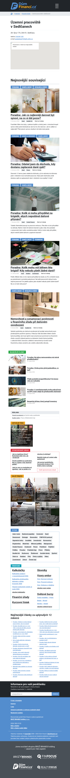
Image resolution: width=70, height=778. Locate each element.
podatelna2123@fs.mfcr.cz (24, 39)
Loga (12, 707)
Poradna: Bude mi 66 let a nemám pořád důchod (21, 671)
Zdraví (25, 560)
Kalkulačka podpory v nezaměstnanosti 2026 (20, 575)
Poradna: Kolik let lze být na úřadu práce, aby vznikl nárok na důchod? (48, 622)
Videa (46, 556)
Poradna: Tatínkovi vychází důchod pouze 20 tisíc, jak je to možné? (22, 622)
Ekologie (25, 537)
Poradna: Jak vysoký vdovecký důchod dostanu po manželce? (21, 653)
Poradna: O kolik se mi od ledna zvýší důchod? (49, 647)
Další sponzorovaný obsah (47, 470)
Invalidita (28, 540)
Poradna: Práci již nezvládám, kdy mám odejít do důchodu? (22, 657)
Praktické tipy (31, 550)
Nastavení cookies (17, 713)
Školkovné (34, 553)
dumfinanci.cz (52, 734)
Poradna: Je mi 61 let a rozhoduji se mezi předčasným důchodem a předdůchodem (22, 662)
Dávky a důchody (28, 136)
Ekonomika (33, 537)
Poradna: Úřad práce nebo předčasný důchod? (22, 675)
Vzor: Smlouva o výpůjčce (45, 585)
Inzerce (13, 704)
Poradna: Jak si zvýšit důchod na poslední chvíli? (48, 639)
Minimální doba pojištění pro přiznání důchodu (22, 667)
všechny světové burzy (44, 607)
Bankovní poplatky (28, 534)
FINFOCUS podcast (46, 537)
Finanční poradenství (17, 415)
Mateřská (26, 544)
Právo (40, 550)
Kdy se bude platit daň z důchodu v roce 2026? (22, 641)
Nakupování (48, 544)
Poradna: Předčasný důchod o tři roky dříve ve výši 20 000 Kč (49, 663)
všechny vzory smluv (44, 588)
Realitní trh (16, 553)
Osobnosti (28, 547)
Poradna (15, 87)
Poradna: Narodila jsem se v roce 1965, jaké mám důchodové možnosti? (49, 631)
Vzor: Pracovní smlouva (45, 582)
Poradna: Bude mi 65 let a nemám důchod (21, 637)
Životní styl (32, 560)
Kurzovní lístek (20, 602)
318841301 (19, 36)
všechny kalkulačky (18, 592)
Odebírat (55, 694)
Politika (15, 550)
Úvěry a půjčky (37, 556)
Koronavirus (47, 540)
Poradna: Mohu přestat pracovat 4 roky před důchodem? (48, 626)
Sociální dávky (45, 553)
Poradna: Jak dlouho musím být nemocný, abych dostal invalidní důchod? (47, 652)
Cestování (39, 534)
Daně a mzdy (27, 87)
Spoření (54, 553)
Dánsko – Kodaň (42, 604)
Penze (35, 547)
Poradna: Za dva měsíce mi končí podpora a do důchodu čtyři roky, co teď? (48, 658)
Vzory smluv (44, 575)
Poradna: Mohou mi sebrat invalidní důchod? (48, 671)
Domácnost (16, 537)
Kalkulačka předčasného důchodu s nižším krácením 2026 (20, 581)
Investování (37, 540)
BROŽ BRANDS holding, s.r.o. (20, 719)
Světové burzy (45, 594)
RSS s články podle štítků (19, 728)
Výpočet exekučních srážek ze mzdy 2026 (22, 588)
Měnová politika (36, 544)
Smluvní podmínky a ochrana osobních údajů (25, 710)
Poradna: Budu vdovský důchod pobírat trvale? (47, 643)
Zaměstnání (16, 560)
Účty (29, 556)
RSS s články (15, 726)
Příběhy (47, 550)
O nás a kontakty (16, 700)
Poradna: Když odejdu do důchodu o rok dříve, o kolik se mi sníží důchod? (49, 667)
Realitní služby (16, 418)
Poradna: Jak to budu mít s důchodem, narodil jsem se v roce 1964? (23, 632)
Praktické (17, 13)
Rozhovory (25, 553)
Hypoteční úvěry (18, 540)
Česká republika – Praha (45, 597)
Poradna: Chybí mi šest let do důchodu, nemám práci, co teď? (21, 645)
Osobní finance (17, 547)
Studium (23, 556)
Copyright (27, 734)
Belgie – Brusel (42, 600)
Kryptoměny (17, 544)
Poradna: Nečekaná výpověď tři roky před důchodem (22, 649)
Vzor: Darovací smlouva (45, 579)
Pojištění (51, 547)
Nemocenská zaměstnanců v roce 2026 (48, 635)
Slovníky (42, 570)
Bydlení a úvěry (41, 87)
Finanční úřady (26, 13)
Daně (46, 534)
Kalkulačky (18, 570)
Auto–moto (16, 534)
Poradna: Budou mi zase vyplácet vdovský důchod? (48, 675)
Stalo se (15, 556)
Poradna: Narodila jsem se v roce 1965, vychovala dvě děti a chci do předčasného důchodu (22, 627)
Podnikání (39, 239)
